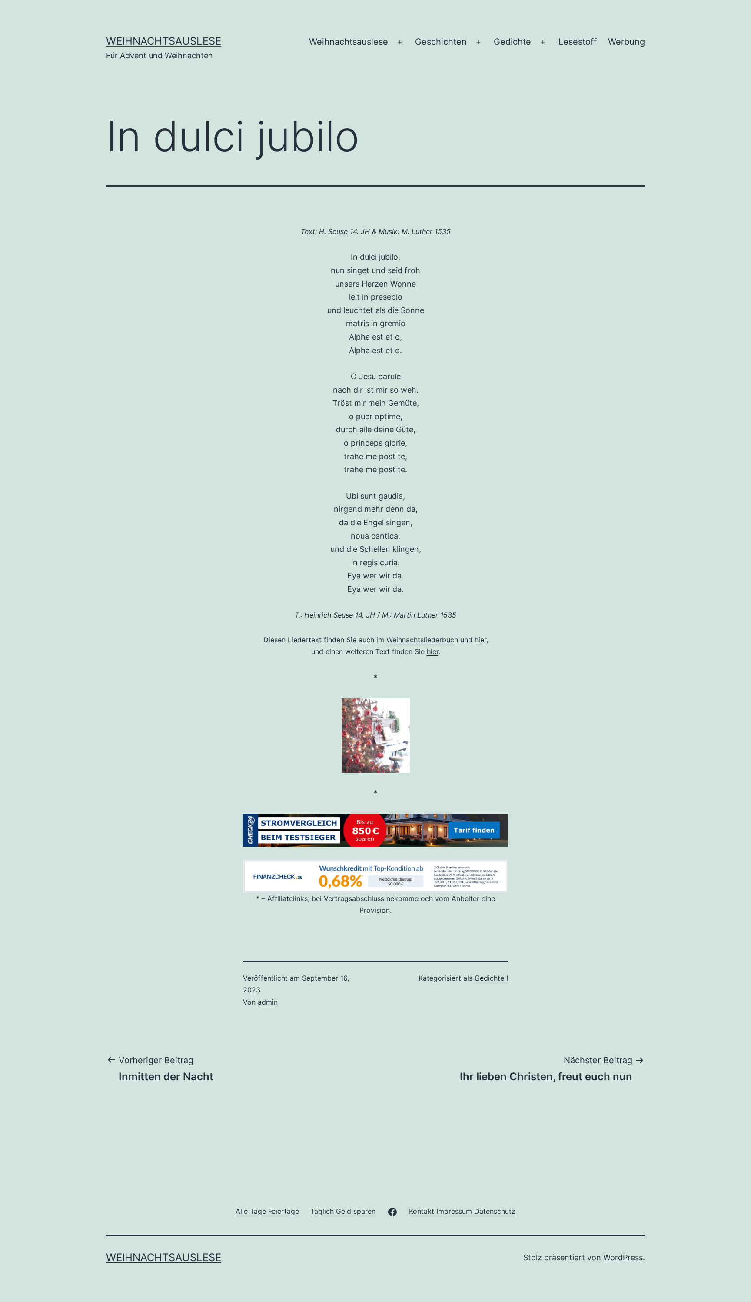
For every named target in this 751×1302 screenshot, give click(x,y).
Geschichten (441, 42)
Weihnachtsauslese (163, 41)
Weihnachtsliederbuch (422, 639)
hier (480, 639)
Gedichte (512, 42)
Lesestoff (577, 42)
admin (268, 1002)
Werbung (626, 42)
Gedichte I (491, 978)
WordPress (623, 1257)
